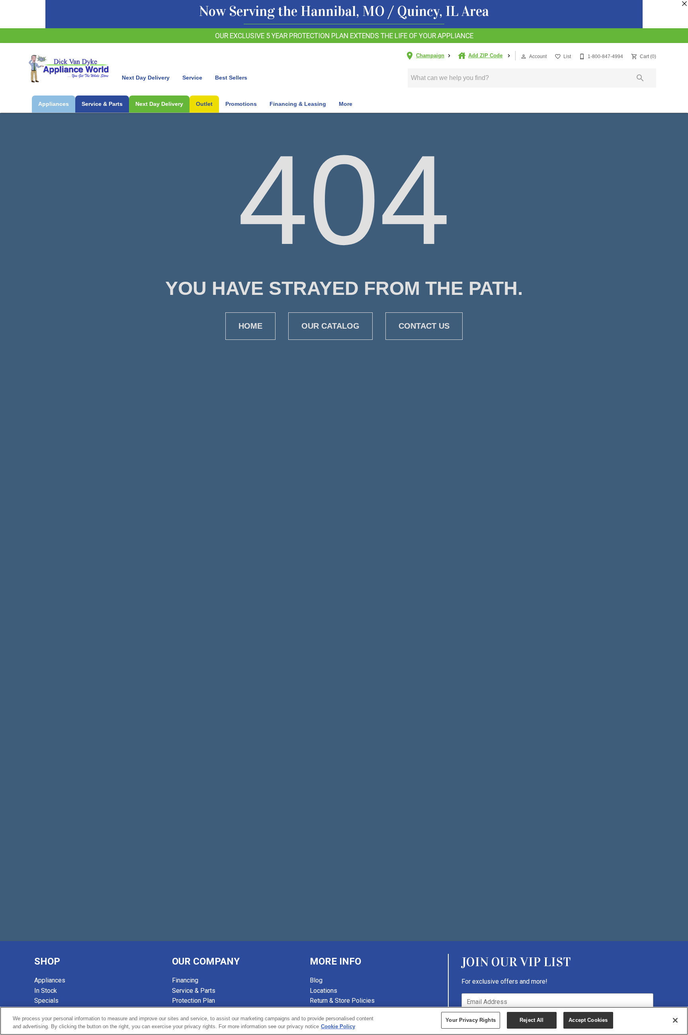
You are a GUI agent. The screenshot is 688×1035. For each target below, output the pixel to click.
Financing (185, 980)
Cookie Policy (338, 1026)
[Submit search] (640, 78)
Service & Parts (102, 104)
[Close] (675, 1020)
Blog (316, 980)
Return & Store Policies (342, 1000)
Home (250, 326)
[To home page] (69, 68)
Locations (323, 990)
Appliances (53, 104)
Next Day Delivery (146, 78)
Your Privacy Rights (470, 1020)
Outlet (204, 104)
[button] (523, 56)
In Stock (45, 990)
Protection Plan (193, 1000)
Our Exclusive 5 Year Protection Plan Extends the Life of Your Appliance (344, 36)
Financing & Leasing (298, 104)
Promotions (241, 104)
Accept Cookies (588, 1020)
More (345, 104)
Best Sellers (231, 78)
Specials (46, 1000)
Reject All (531, 1020)
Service (192, 78)
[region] (344, 1021)
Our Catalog (330, 326)
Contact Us (424, 326)
